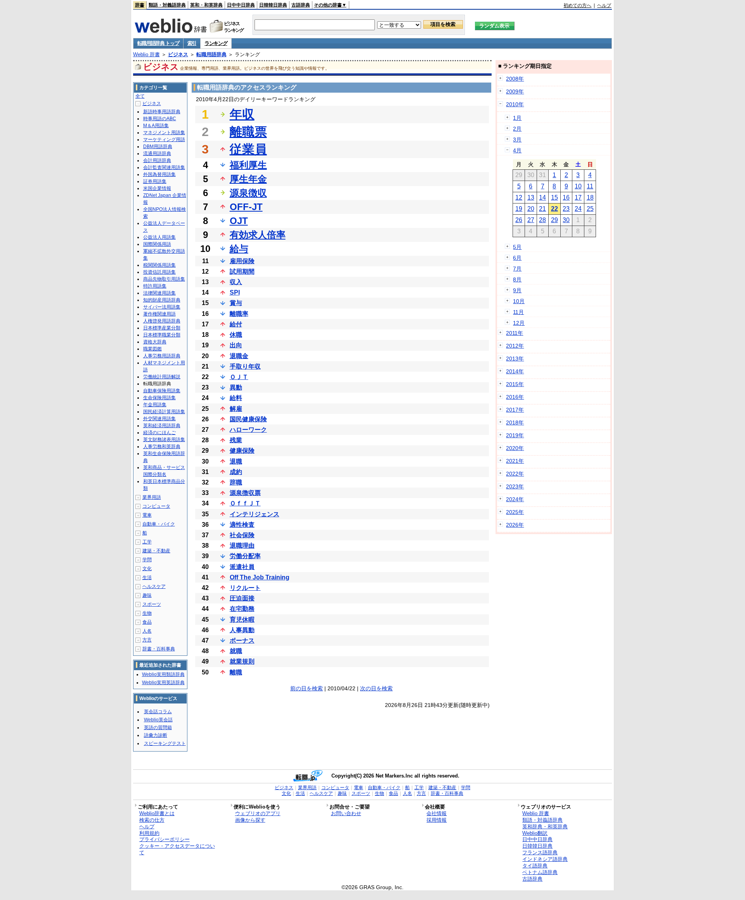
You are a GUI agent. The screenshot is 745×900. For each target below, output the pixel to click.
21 (542, 208)
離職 (236, 672)
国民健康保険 (248, 419)
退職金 (239, 356)
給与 (239, 248)
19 (518, 208)
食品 (147, 622)
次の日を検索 (376, 688)
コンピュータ (156, 506)
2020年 (515, 448)
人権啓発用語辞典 (161, 321)
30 (566, 220)
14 (542, 197)
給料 (236, 398)
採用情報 (436, 820)
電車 (147, 515)
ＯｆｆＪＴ (245, 503)
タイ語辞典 (534, 866)
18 (590, 197)
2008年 (515, 79)
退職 (236, 461)
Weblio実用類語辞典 (163, 674)
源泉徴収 (248, 193)
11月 (518, 312)
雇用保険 (242, 261)
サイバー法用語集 (161, 307)
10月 (519, 301)
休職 (236, 334)
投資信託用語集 (159, 272)
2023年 (515, 486)
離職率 (239, 313)
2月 (517, 129)
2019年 (515, 435)
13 (530, 197)
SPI (235, 292)
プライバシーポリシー (164, 839)
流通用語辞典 (157, 153)
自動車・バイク (158, 524)
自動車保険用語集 (161, 390)
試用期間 (242, 271)
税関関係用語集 (159, 265)
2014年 (515, 371)
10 (578, 186)
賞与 (236, 303)
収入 (236, 282)
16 (566, 197)
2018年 (515, 422)
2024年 (515, 499)
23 (566, 208)
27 (530, 220)
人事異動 (242, 630)
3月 (517, 139)
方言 (147, 640)
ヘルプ (604, 5)
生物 (147, 613)
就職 (236, 651)
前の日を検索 (306, 688)
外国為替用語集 (159, 174)
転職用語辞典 (211, 54)
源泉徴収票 (245, 493)
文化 (147, 568)
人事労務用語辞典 (161, 356)
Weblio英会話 (158, 719)
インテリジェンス (254, 514)
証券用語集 (154, 181)
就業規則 (242, 661)
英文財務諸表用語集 (164, 439)
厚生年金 (248, 179)
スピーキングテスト (165, 743)
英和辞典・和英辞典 (545, 826)
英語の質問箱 (158, 727)
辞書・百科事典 (158, 649)
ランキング (215, 43)
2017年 (515, 410)
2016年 (515, 397)
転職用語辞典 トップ (158, 43)
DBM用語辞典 (157, 146)
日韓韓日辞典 (273, 5)
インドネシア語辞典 (545, 859)
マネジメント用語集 (164, 132)
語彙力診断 (155, 735)
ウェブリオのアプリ (258, 813)
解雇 (236, 408)
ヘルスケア (154, 586)
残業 (236, 440)
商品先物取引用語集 (164, 279)
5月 (517, 247)
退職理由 (242, 545)
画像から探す (250, 820)
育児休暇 (242, 619)
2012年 (515, 346)
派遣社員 (242, 567)
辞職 (236, 482)
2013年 (515, 358)
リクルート (245, 587)
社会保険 (242, 535)
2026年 (515, 525)
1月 (517, 118)
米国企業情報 (157, 188)
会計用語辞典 (157, 160)
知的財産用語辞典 (161, 300)
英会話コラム (158, 711)
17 (578, 197)
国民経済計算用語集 (164, 411)
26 (518, 220)
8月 (517, 279)
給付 (236, 324)
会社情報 (436, 813)
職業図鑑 (152, 349)
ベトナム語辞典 (540, 872)
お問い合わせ (346, 813)
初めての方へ (577, 5)
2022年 (515, 474)
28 (542, 220)
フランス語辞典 (540, 852)
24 (578, 208)
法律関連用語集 (159, 293)
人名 (147, 631)
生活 (147, 577)
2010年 (515, 104)
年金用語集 (154, 404)
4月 (517, 150)
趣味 (147, 595)
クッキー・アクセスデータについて (177, 849)
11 (590, 186)
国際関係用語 (157, 244)
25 (590, 208)
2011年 (514, 333)
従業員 (248, 149)
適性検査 (242, 524)
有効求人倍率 (258, 234)
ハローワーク (248, 429)
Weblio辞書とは (157, 813)
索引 (191, 43)
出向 (236, 345)
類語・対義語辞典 (167, 5)
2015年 (515, 384)
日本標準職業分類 (161, 335)
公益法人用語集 (159, 237)
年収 (242, 114)
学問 (147, 559)
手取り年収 (245, 366)
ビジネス (178, 54)
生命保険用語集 (159, 397)
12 (518, 197)
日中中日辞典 (241, 5)
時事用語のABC (159, 118)
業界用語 (151, 497)
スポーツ (151, 604)
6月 (517, 258)
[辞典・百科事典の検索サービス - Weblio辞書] (170, 31)
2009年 (515, 91)
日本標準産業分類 (161, 328)
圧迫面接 (242, 598)
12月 (519, 323)
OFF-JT (246, 207)
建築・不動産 (156, 550)
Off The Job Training (259, 577)
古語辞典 (300, 5)
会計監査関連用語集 (164, 167)
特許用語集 (154, 286)
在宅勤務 (242, 608)
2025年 (515, 512)
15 (554, 197)
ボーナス (242, 640)
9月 (517, 290)
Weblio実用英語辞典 (163, 682)
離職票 (248, 132)
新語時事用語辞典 (161, 111)
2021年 (515, 461)
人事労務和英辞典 (161, 446)
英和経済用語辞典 (161, 425)
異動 (236, 387)
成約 (236, 472)
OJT (239, 221)
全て (140, 96)
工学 (147, 542)
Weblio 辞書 (146, 54)
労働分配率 (245, 556)
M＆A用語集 (156, 125)
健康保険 (242, 450)
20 (530, 208)
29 (554, 220)
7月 (517, 269)
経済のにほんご (159, 432)
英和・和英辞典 (206, 5)
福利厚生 (248, 165)
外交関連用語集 (159, 418)
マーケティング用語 (164, 139)
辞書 (139, 5)
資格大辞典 (154, 342)
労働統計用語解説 (161, 376)
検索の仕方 (152, 820)
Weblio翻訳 (534, 833)
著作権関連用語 (159, 314)
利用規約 (149, 833)
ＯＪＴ (239, 377)
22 (554, 208)
